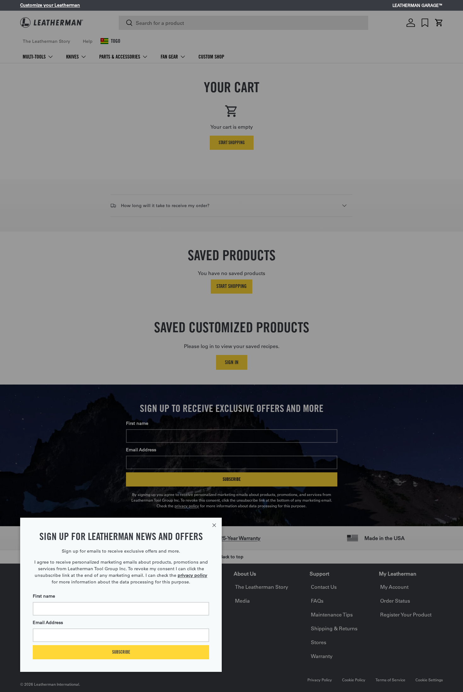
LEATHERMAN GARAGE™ (417, 5)
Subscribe (121, 652)
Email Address (48, 622)
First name (44, 596)
